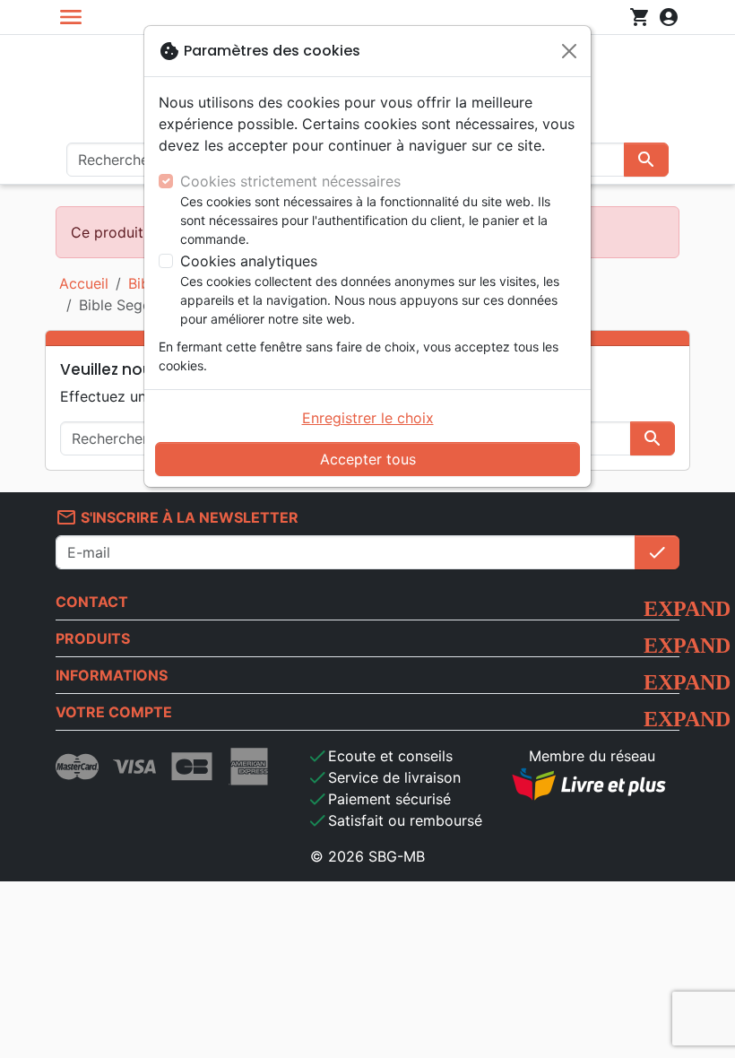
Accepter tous (368, 459)
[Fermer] (569, 51)
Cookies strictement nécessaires (290, 181)
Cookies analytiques (248, 261)
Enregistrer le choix (368, 418)
